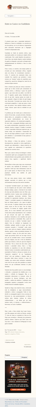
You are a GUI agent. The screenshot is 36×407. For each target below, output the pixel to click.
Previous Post (9, 340)
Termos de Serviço (9, 404)
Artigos (19, 330)
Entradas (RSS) (19, 404)
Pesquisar (7, 355)
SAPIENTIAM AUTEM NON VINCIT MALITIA (18, 7)
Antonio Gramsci (15, 332)
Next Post (27, 344)
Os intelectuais (27, 346)
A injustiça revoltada (10, 342)
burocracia (21, 332)
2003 (9, 332)
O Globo (18, 334)
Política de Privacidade (21, 401)
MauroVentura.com (9, 401)
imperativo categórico (10, 334)
